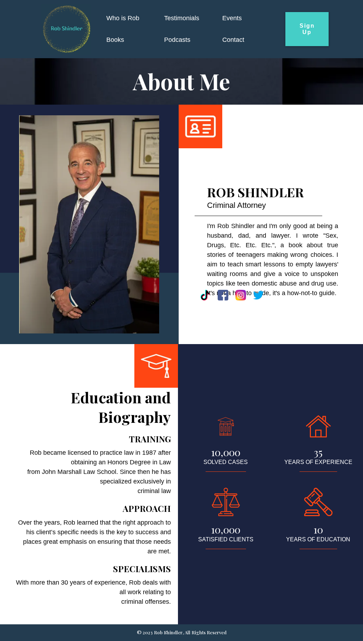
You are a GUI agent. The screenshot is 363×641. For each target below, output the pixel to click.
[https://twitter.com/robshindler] (258, 295)
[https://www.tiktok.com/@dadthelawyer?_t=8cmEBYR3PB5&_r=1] (205, 295)
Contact (233, 39)
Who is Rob (122, 18)
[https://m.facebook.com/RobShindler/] (223, 295)
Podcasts (177, 39)
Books (115, 39)
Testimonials (181, 18)
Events (232, 18)
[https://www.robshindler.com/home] (66, 29)
